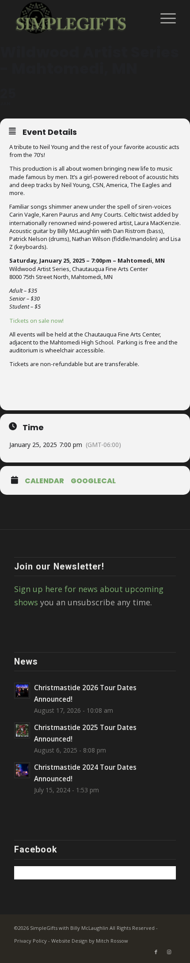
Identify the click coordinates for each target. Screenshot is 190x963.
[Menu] (164, 17)
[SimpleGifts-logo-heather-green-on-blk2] (78, 17)
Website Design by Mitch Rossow (89, 940)
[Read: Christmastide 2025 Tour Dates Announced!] (22, 730)
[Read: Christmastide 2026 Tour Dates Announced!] (22, 691)
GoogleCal (93, 481)
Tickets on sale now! (36, 321)
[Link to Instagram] (169, 952)
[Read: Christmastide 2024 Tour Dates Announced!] (22, 770)
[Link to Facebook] (156, 952)
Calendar (44, 481)
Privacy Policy (30, 940)
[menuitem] (164, 17)
